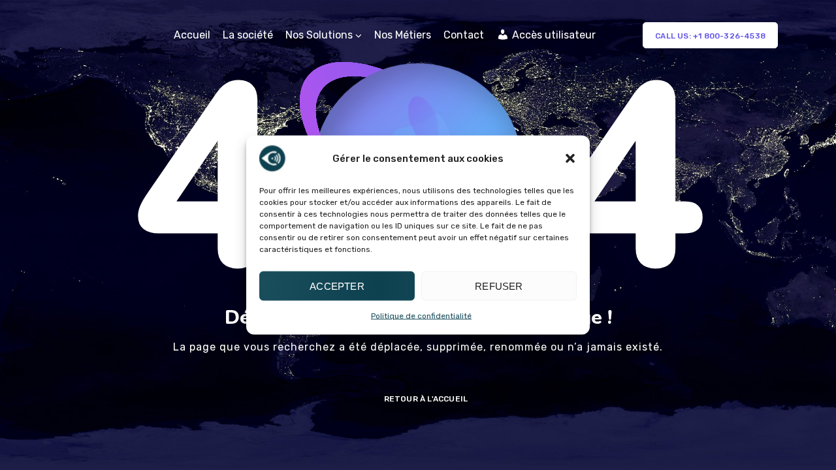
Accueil (192, 35)
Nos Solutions (319, 35)
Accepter (337, 285)
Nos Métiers (402, 35)
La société (248, 35)
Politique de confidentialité (421, 316)
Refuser (498, 285)
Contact (463, 35)
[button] (570, 158)
